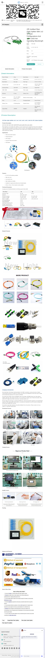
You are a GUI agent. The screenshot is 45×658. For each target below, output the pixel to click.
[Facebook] (7, 648)
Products (8, 20)
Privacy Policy (4, 655)
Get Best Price (31, 64)
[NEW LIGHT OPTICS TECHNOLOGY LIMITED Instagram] (9, 648)
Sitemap (9, 655)
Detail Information (9, 69)
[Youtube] (12, 648)
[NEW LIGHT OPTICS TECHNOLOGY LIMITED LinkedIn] (14, 648)
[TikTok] (17, 648)
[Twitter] (5, 648)
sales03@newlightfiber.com (9, 645)
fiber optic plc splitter (7, 622)
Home (4, 20)
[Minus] (42, 630)
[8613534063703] (19, 648)
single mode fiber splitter (13, 620)
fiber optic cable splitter (27, 620)
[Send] (42, 656)
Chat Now (39, 64)
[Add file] (22, 656)
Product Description (27, 69)
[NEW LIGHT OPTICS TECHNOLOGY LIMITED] (23, 2)
